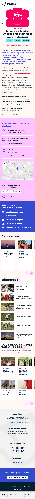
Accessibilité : (23, 484)
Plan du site (17, 489)
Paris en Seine (27, 495)
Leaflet (18, 179)
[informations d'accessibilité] (11, 191)
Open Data (14, 486)
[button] (17, 168)
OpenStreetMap (26, 179)
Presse (7, 486)
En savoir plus (12, 152)
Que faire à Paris (13, 495)
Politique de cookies (24, 486)
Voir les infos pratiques (17, 45)
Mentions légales (6, 484)
